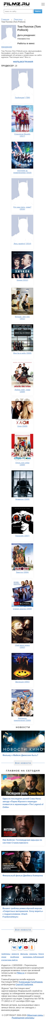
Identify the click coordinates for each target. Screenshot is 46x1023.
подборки (14, 957)
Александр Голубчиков (31, 982)
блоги (41, 954)
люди (3, 957)
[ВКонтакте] (14, 947)
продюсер (6, 47)
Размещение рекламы (23, 1018)
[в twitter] (20, 947)
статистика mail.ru (9, 960)
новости (15, 954)
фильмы (24, 954)
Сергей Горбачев (24, 984)
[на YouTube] (26, 947)
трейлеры (5, 954)
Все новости (23, 763)
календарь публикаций (33, 957)
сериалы (33, 954)
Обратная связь (35, 1015)
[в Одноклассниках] (32, 947)
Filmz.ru (20, 973)
